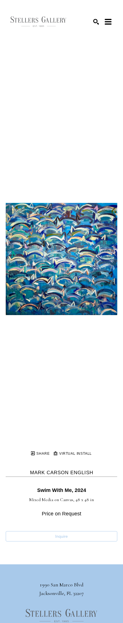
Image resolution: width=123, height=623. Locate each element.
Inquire (61, 536)
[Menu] (108, 22)
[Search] (96, 22)
